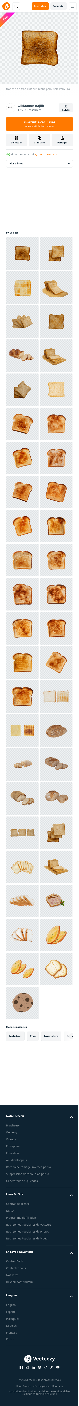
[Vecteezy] (6, 6)
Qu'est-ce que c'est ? (46, 154)
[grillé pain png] (22, 1171)
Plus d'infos (16, 160)
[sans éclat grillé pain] (22, 1205)
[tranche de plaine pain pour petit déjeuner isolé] (22, 523)
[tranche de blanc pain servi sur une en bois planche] (22, 489)
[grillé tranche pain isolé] (22, 319)
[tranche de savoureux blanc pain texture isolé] (22, 557)
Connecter (58, 6)
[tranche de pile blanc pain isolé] (22, 387)
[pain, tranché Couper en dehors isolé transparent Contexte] (22, 455)
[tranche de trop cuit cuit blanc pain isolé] (22, 250)
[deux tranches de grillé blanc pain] (22, 285)
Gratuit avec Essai (39, 124)
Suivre (66, 109)
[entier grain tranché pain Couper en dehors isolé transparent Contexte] (22, 1239)
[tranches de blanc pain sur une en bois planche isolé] (22, 353)
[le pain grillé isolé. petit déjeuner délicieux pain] (22, 421)
